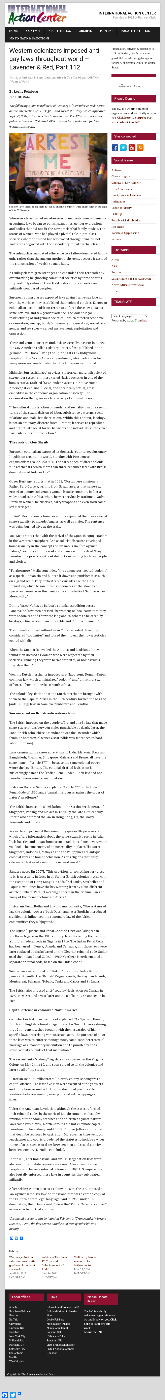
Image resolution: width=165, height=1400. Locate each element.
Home (13, 31)
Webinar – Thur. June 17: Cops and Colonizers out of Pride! (54, 1263)
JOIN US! (106, 31)
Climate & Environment (126, 182)
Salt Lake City (17, 1349)
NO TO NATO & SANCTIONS (29, 38)
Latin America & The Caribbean (65, 77)
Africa (115, 259)
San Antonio (16, 1353)
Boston (13, 1315)
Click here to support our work (100, 1324)
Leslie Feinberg (56, 1319)
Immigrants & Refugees (126, 195)
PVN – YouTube (56, 1336)
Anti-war (27, 77)
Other (115, 291)
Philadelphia (16, 1340)
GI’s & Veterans (121, 189)
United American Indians (61, 1344)
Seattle (13, 1357)
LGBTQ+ (93, 77)
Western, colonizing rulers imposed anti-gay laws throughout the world (22, 1263)
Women (15, 81)
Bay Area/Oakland (20, 1311)
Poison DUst (54, 1332)
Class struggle (120, 176)
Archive (85, 31)
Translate (141, 320)
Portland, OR (16, 1344)
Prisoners (117, 226)
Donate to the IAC (135, 31)
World (25, 81)
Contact (33, 31)
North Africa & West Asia (127, 285)
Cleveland (15, 1324)
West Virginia (17, 1361)
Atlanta (13, 1307)
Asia (114, 266)
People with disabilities (126, 220)
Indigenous (118, 201)
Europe (38, 77)
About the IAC (59, 31)
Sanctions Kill (54, 1340)
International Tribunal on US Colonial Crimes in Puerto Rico (63, 1311)
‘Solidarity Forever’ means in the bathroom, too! (86, 1261)
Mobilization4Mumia (58, 1324)
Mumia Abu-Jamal (57, 1328)
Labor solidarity (121, 208)
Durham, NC (16, 1328)
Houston (14, 1332)
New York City (17, 1336)
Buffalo (13, 1319)
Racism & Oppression (125, 233)
